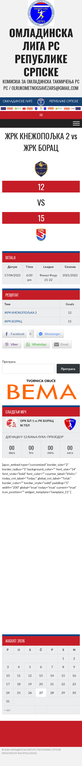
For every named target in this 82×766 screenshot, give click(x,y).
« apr (7, 710)
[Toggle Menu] (76, 123)
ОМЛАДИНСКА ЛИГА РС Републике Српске (41, 52)
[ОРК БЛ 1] (12, 423)
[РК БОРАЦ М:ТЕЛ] (70, 424)
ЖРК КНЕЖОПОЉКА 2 (20, 312)
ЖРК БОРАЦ (13, 321)
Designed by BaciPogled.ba (19, 753)
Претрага (9, 361)
